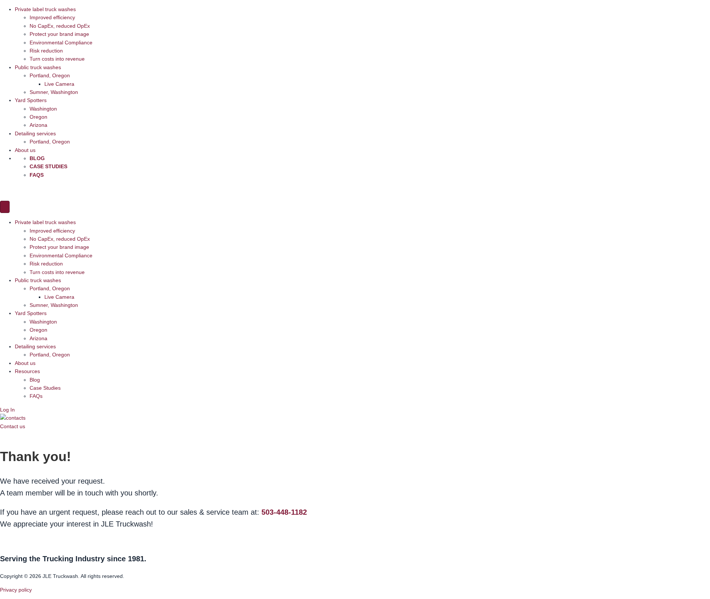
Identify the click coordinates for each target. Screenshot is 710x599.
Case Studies (48, 166)
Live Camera (59, 84)
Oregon (38, 117)
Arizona (38, 125)
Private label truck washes (45, 9)
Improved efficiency (52, 17)
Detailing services (35, 133)
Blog (37, 158)
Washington (43, 109)
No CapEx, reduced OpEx (60, 26)
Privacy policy (16, 590)
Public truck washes (38, 67)
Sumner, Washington (54, 92)
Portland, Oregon (50, 75)
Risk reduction (46, 51)
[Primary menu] (5, 207)
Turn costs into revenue (57, 59)
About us (25, 150)
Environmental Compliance (61, 42)
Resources (27, 371)
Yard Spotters (31, 100)
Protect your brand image (59, 34)
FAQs (37, 175)
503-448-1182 (284, 512)
